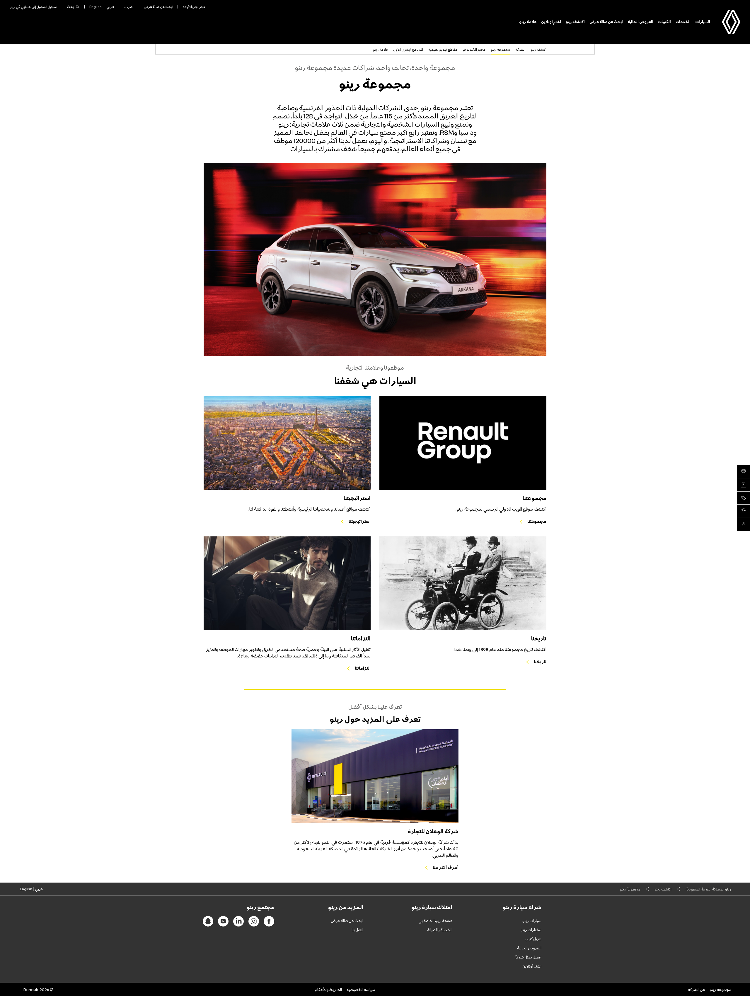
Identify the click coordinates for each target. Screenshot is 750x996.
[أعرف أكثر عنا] (375, 776)
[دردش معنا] (743, 524)
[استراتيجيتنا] (287, 443)
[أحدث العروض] (743, 498)
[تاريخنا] (462, 583)
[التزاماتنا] (287, 583)
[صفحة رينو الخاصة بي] (743, 511)
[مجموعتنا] (462, 443)
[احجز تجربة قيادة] (743, 471)
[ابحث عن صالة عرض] (743, 484)
